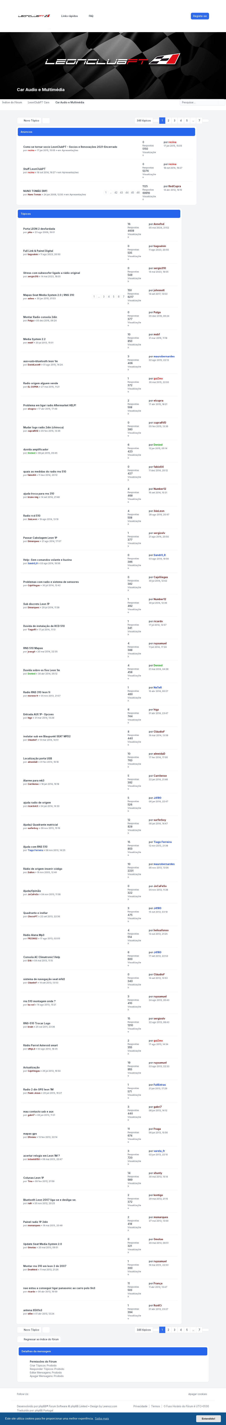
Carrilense (33, 784)
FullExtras (160, 1084)
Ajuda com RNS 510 (35, 846)
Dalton (31, 872)
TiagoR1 (32, 629)
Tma (30, 1181)
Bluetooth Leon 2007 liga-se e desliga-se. (49, 1199)
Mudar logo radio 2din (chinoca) (43, 427)
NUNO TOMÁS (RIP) (35, 190)
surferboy (33, 828)
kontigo (158, 1195)
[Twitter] (33, 1394)
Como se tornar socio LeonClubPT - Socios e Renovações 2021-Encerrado (70, 146)
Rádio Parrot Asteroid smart (40, 1045)
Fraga (157, 1128)
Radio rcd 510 (31, 515)
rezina (31, 150)
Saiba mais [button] (102, 1418)
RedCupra (174, 186)
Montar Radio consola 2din (40, 317)
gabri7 (31, 1115)
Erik (30, 960)
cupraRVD (33, 431)
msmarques (34, 1225)
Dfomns (32, 1137)
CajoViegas (34, 585)
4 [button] (181, 120)
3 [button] (174, 120)
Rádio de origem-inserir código (42, 868)
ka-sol (31, 1004)
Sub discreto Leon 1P (36, 603)
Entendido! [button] (208, 1418)
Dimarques (33, 541)
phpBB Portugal (44, 1410)
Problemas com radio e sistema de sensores (51, 581)
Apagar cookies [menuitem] (197, 1394)
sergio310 (33, 276)
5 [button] (187, 120)
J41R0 (157, 797)
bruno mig (33, 497)
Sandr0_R (33, 563)
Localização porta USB (37, 758)
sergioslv (159, 532)
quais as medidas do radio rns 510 (44, 471)
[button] (205, 120)
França (158, 1283)
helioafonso (161, 930)
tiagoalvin (33, 254)
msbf (30, 342)
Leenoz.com (110, 1406)
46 (138, 192)
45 (132, 192)
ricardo (158, 621)
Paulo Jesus (34, 1093)
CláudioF (32, 740)
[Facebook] (30, 1394)
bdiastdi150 (34, 1159)
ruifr (30, 1203)
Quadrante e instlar (35, 912)
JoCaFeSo (33, 894)
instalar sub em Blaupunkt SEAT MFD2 (47, 736)
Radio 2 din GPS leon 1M (38, 1089)
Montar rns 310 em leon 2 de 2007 (44, 1266)
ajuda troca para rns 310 (38, 493)
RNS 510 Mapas (33, 648)
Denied (31, 453)
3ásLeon (32, 519)
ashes (31, 298)
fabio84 (32, 475)
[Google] (39, 1394)
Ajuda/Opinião (32, 890)
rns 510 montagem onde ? (39, 1001)
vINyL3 (31, 1049)
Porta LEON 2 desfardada (39, 228)
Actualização (31, 1067)
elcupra (32, 408)
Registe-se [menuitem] (200, 15)
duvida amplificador (35, 449)
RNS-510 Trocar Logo (36, 1023)
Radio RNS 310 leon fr (36, 692)
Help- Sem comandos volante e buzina (47, 559)
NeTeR (158, 687)
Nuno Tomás (34, 194)
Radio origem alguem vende (40, 383)
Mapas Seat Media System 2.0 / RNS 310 (48, 294)
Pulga (31, 320)
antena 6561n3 (32, 1310)
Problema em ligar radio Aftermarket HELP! (49, 405)
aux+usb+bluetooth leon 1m (40, 361)
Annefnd (159, 223)
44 (127, 192)
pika (30, 232)
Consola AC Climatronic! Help (41, 957)
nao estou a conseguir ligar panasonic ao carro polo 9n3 (59, 1288)
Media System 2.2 (34, 339)
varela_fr (159, 1150)
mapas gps (30, 1133)
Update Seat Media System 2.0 (42, 1243)
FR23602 (32, 938)
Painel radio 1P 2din (35, 1221)
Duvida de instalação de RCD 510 (44, 625)
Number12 (160, 488)
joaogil (31, 651)
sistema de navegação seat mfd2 (44, 979)
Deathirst (32, 1269)
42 (115, 192)
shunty (158, 1172)
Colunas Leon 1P (33, 1177)
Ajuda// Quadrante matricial (40, 824)
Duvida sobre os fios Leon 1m (41, 670)
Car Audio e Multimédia (41, 89)
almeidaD (33, 762)
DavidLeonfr (34, 364)
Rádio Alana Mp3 (33, 934)
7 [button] (199, 120)
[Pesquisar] (215, 102)
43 (121, 192)
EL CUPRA (33, 386)
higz (30, 717)
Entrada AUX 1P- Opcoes (38, 714)
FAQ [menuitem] (91, 15)
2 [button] (168, 120)
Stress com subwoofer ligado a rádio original (51, 272)
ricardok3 (33, 806)
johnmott (159, 290)
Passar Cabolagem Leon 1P (40, 537)
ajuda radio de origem (37, 802)
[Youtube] (36, 1394)
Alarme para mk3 (33, 780)
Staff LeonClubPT (34, 168)
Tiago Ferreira (35, 850)
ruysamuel (160, 643)
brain (30, 1026)
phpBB (42, 1406)
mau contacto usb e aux (38, 1111)
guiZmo (158, 378)
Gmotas (32, 1247)
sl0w (30, 1313)
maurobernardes (164, 356)
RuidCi (158, 1305)
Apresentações (70, 150)
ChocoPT (33, 916)
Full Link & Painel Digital (38, 250)
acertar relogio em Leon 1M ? (41, 1155)
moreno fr (33, 695)
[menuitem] (68, 16)
